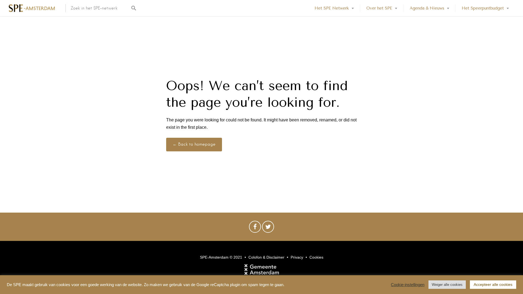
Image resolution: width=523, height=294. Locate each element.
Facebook (255, 228)
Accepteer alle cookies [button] (493, 284)
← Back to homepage (194, 144)
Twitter (268, 228)
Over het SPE (379, 8)
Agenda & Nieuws (427, 8)
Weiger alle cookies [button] (447, 285)
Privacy (297, 257)
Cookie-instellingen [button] (407, 285)
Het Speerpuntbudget (483, 8)
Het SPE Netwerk (332, 8)
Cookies (316, 257)
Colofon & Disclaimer (266, 257)
